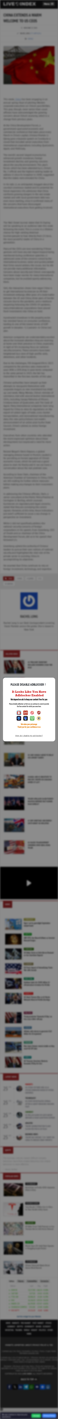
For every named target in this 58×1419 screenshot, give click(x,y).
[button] (48, 3)
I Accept (36, 1416)
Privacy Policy (49, 1416)
